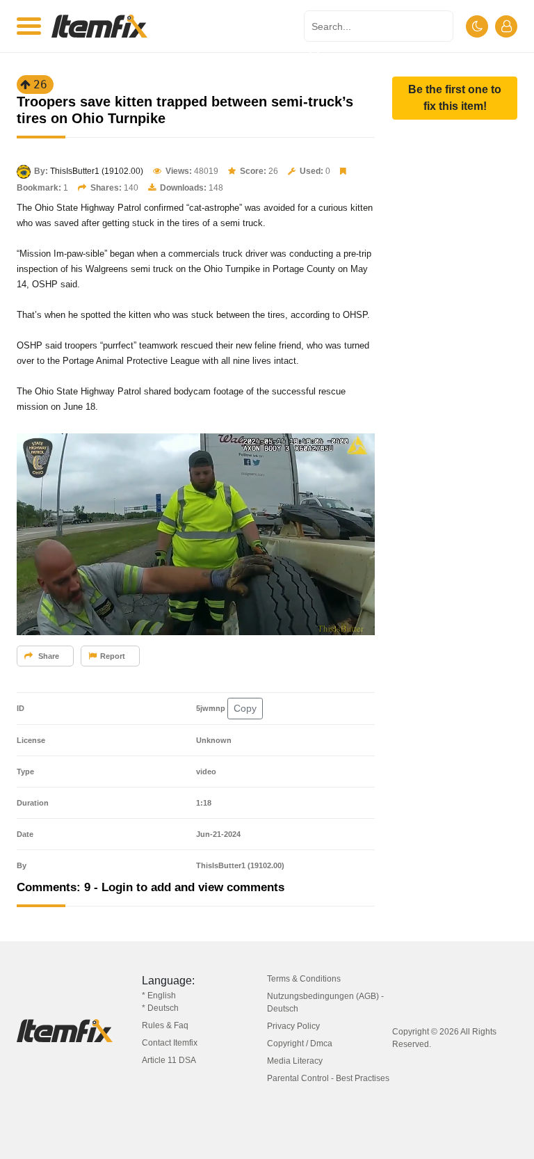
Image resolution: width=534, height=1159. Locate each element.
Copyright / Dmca (299, 1043)
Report (112, 656)
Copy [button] (245, 708)
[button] (454, 98)
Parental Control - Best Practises (328, 1078)
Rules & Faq (165, 1025)
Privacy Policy (293, 1026)
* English (159, 995)
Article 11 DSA (169, 1060)
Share (47, 656)
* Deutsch (160, 1008)
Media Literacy (295, 1061)
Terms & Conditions (304, 979)
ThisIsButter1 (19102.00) (96, 171)
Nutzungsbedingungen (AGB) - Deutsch (325, 1002)
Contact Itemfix (169, 1043)
